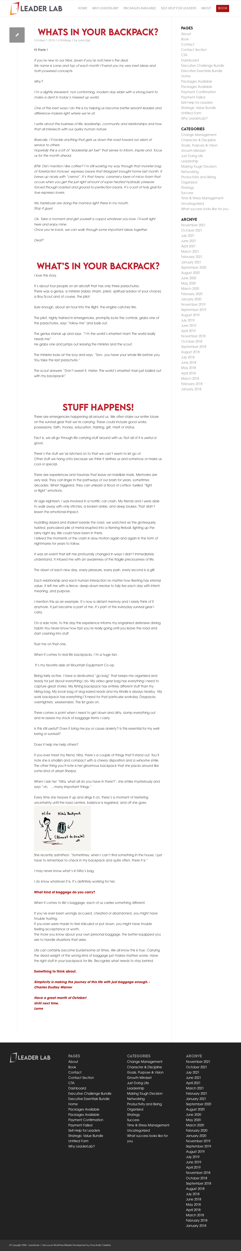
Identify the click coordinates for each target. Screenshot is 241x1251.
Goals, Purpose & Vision (199, 145)
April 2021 (188, 246)
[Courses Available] (17, 35)
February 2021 (191, 257)
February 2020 (191, 294)
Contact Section (194, 50)
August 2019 (190, 315)
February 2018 (191, 384)
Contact (187, 44)
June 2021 (188, 241)
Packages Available (196, 81)
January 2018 (191, 389)
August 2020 (190, 273)
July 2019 (187, 320)
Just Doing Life (192, 156)
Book (185, 39)
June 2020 (188, 278)
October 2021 (191, 230)
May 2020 (188, 283)
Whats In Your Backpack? (98, 31)
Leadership (189, 161)
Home (186, 76)
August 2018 (190, 352)
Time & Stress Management (202, 198)
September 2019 (193, 310)
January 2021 (191, 262)
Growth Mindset (193, 151)
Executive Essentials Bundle (201, 71)
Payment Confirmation (198, 92)
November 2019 (193, 304)
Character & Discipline (198, 140)
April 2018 (188, 373)
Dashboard (190, 60)
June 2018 (188, 362)
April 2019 (188, 331)
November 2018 (193, 336)
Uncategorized (192, 204)
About (186, 34)
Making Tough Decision (199, 166)
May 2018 (188, 368)
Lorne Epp (84, 40)
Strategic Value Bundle (198, 108)
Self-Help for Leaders (197, 102)
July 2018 (187, 357)
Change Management (199, 135)
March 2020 (190, 289)
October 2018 (191, 341)
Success (187, 193)
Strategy (66, 40)
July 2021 (187, 236)
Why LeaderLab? (194, 118)
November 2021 (193, 225)
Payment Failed (193, 97)
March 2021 (190, 251)
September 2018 (193, 347)
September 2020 (193, 267)
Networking (190, 172)
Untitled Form (191, 113)
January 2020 (191, 299)
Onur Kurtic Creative (100, 1245)
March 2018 (190, 378)
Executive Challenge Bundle (202, 65)
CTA (184, 55)
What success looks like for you (204, 209)
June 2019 (188, 326)
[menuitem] (83, 8)
